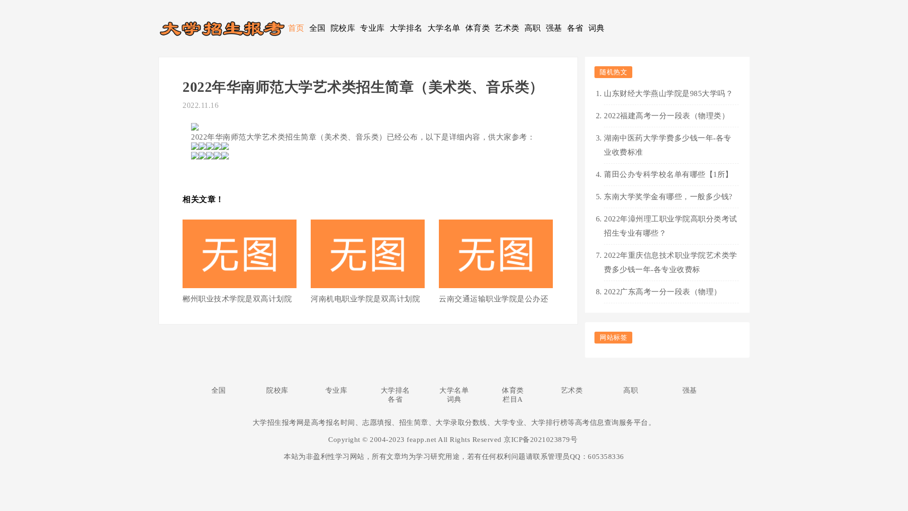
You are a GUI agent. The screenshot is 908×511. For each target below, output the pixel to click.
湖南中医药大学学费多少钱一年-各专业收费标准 (668, 145)
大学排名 (406, 28)
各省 (575, 28)
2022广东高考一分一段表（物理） (663, 292)
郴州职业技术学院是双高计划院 (237, 299)
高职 (532, 28)
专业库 (372, 28)
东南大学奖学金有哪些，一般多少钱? (668, 197)
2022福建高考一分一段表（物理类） (666, 116)
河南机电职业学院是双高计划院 (365, 299)
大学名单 (444, 28)
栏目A (513, 399)
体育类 (477, 28)
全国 (317, 28)
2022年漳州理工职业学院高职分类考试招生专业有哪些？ (670, 226)
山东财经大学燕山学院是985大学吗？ (668, 93)
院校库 (343, 28)
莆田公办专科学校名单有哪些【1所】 (668, 174)
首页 (296, 28)
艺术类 (507, 28)
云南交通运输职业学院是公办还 (493, 299)
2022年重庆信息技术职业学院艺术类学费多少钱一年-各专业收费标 (670, 262)
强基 (554, 28)
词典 (596, 28)
